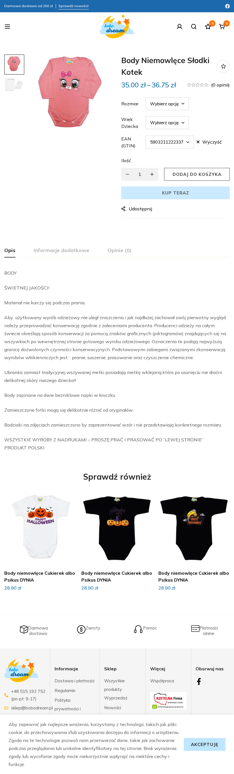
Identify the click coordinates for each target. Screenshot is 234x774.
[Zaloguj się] (179, 26)
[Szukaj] (194, 26)
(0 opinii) (220, 85)
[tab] (9, 250)
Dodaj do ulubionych (223, 66)
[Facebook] (227, 6)
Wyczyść (212, 142)
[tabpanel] (117, 360)
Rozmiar (129, 103)
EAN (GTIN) (128, 142)
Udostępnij (140, 209)
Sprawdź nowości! (73, 6)
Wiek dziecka (129, 122)
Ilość (126, 160)
